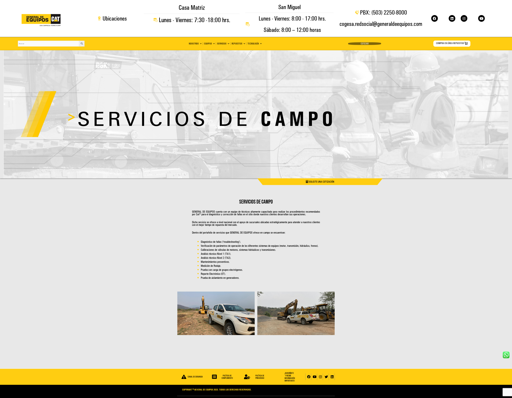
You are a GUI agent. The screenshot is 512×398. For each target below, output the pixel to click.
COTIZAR (365, 43)
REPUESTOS (237, 43)
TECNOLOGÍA (253, 43)
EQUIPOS (208, 43)
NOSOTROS (194, 43)
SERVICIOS (221, 43)
